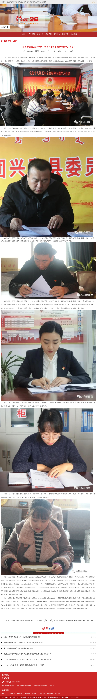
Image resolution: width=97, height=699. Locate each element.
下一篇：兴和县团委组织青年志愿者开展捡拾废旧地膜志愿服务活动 (73, 620)
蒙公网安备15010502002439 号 (70, 697)
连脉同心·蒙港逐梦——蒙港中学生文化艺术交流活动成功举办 (24, 642)
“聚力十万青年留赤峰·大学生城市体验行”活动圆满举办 (22, 637)
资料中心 (57, 34)
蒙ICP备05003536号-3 (54, 697)
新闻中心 (40, 34)
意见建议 (74, 34)
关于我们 (32, 34)
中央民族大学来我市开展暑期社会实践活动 (18, 648)
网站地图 (50, 693)
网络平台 (65, 34)
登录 (93, 2)
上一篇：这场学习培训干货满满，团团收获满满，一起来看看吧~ (24, 620)
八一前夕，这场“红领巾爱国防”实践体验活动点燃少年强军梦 (24, 665)
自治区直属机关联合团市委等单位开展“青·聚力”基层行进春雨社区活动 (27, 654)
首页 (23, 34)
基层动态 (48, 34)
